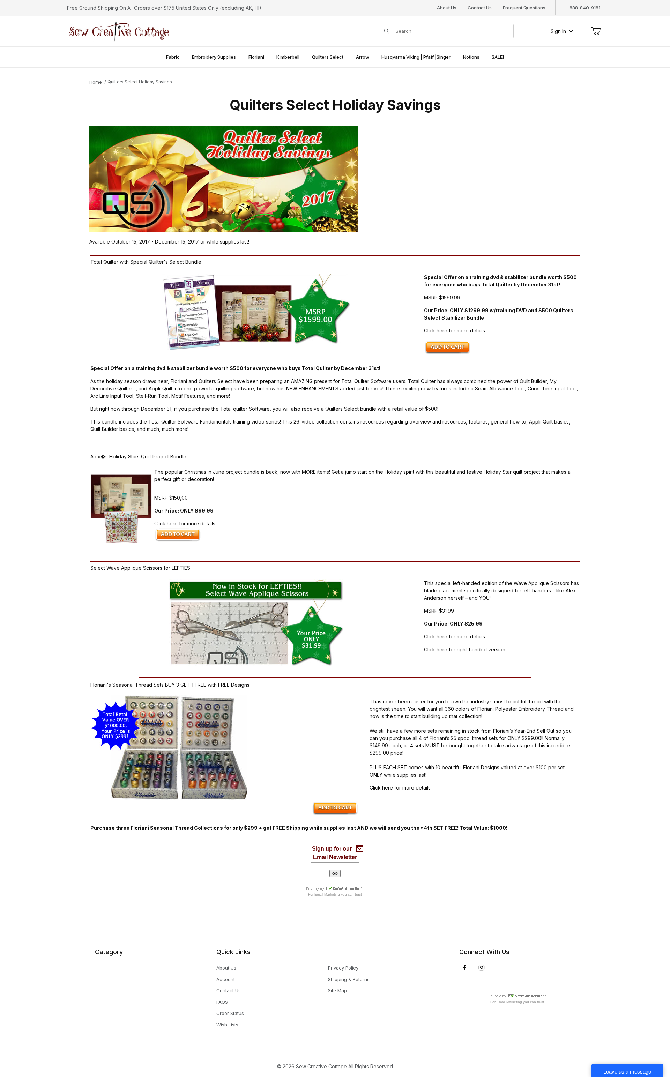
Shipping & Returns (349, 979)
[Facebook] (464, 967)
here (442, 331)
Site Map (337, 990)
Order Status (230, 1013)
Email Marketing (327, 894)
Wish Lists (227, 1024)
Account (225, 979)
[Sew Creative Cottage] (119, 30)
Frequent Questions (524, 7)
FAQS (222, 1002)
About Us (446, 7)
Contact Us (480, 7)
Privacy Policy (343, 968)
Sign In (558, 31)
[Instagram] (481, 967)
